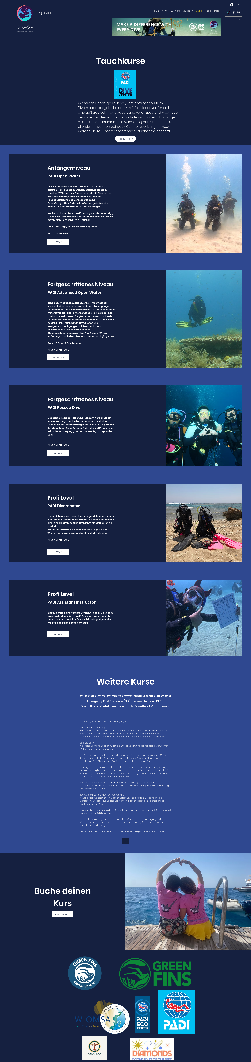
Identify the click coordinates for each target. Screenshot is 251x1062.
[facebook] (234, 12)
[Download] (125, 841)
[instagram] (239, 12)
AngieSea (43, 13)
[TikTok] (229, 12)
